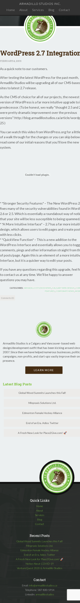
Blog (51, 10)
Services (38, 10)
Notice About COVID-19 (40, 563)
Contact (64, 10)
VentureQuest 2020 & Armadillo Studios (39, 568)
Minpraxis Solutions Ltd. (39, 545)
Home (10, 10)
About (23, 10)
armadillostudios (45, 594)
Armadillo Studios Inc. (40, 3)
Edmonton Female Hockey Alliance (39, 550)
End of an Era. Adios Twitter (39, 554)
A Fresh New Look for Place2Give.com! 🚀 (39, 559)
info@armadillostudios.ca (43, 585)
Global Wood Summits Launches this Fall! (39, 541)
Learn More (44, 370)
